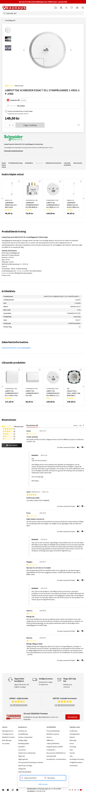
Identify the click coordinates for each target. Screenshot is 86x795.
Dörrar (72, 743)
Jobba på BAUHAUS (53, 743)
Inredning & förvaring (77, 759)
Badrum (72, 737)
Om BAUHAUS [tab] (51, 727)
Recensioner (78, 163)
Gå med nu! (72, 717)
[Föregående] (24, 50)
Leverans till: (15, 100)
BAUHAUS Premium (8, 737)
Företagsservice (7, 734)
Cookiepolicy (51, 750)
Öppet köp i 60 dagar (25, 766)
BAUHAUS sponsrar (53, 734)
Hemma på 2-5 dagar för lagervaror (46, 683)
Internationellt (51, 756)
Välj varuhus (21, 106)
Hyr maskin (6, 743)
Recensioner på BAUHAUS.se (56, 753)
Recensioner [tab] (9, 419)
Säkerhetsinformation (53, 163)
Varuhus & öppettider (25, 737)
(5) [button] (14, 438)
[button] (12, 445)
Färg (71, 750)
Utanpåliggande (10, 20)
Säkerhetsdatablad (24, 772)
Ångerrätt (21, 756)
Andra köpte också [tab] (13, 174)
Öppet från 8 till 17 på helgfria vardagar (21, 686)
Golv (71, 756)
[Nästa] (71, 50)
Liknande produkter (67, 164)
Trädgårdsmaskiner (76, 762)
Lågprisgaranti (23, 759)
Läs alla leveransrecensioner (65, 705)
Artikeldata (29, 163)
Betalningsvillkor (23, 743)
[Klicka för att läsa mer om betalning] (76, 790)
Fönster (72, 753)
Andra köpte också (4, 165)
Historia (49, 737)
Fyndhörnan (73, 731)
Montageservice (7, 731)
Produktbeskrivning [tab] (14, 231)
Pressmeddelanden (53, 731)
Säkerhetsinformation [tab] (15, 342)
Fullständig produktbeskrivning (13, 151)
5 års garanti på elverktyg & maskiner (30, 762)
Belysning (73, 740)
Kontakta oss (22, 731)
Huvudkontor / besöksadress (56, 759)
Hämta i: (13, 105)
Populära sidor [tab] (75, 727)
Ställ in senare (43, 784)
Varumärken (74, 766)
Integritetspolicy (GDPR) (55, 747)
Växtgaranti (22, 769)
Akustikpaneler (75, 734)
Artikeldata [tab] (8, 291)
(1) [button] (14, 429)
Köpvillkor (21, 747)
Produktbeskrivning (15, 163)
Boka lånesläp (7, 740)
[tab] (32, 425)
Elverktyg (73, 747)
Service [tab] (4, 727)
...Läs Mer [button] (29, 655)
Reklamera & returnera (67, 686)
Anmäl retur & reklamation (27, 753)
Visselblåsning (23, 734)
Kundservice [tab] (22, 727)
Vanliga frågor (23, 740)
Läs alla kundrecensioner (18, 705)
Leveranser (22, 750)
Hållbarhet (50, 740)
